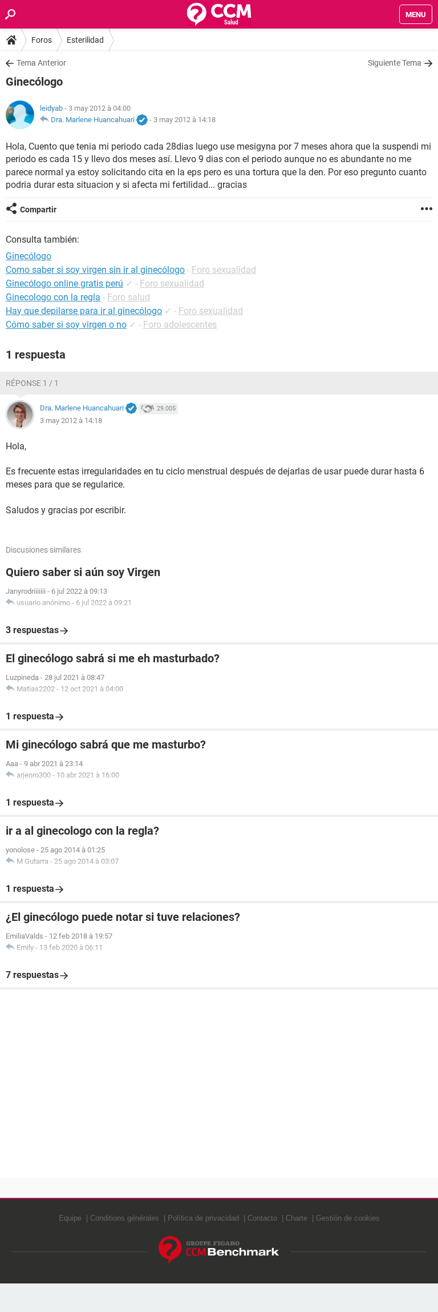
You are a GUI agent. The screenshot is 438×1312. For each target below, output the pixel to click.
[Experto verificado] (142, 120)
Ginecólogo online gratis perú (64, 283)
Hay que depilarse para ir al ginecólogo (84, 310)
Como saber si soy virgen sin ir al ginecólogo (95, 269)
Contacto (262, 1218)
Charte (296, 1218)
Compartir (38, 209)
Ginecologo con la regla (53, 297)
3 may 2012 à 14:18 (184, 119)
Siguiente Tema (394, 62)
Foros (41, 40)
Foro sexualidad (224, 269)
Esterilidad (85, 40)
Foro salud (128, 297)
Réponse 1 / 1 (32, 383)
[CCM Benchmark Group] (219, 1250)
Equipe (70, 1218)
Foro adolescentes (180, 324)
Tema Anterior (41, 62)
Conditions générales (124, 1218)
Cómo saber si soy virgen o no (66, 324)
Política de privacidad (203, 1218)
